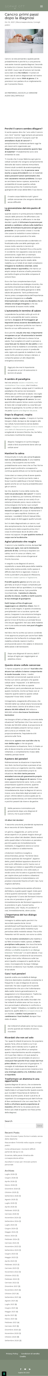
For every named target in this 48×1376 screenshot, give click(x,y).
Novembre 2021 (11, 1290)
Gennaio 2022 (11, 1283)
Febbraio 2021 (11, 1322)
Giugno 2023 (10, 1254)
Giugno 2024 (10, 1228)
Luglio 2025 (10, 1203)
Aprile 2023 (10, 1261)
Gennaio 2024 (11, 1243)
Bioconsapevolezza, (32, 1011)
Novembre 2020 (12, 1333)
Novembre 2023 (12, 1246)
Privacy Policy (12, 1354)
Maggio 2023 (10, 1257)
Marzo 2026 (10, 1185)
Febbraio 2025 (11, 1210)
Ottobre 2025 (10, 1192)
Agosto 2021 (10, 1301)
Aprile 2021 (9, 1315)
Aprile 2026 (10, 1181)
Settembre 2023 (12, 1250)
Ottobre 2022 (10, 1275)
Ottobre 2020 (10, 1337)
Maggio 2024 (10, 1232)
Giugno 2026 (10, 1178)
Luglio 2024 (10, 1225)
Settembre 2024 (12, 1221)
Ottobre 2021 (10, 1294)
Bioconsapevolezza (24, 22)
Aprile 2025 (9, 1207)
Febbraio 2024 (11, 1239)
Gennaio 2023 (11, 1268)
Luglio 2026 (10, 1174)
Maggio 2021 (10, 1312)
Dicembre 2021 (11, 1286)
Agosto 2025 (10, 1199)
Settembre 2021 (11, 1297)
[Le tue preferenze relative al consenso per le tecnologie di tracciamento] (4, 1374)
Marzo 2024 (10, 1236)
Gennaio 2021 (10, 1326)
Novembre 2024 (12, 1218)
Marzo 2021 (9, 1319)
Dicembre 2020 (11, 1330)
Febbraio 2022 (11, 1279)
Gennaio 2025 (11, 1214)
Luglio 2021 (9, 1304)
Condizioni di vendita (30, 1354)
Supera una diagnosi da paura (24, 411)
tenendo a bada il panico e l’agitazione (21, 578)
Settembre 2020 (12, 1340)
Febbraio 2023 (11, 1265)
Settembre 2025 (12, 1196)
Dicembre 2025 (11, 1189)
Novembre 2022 (12, 1272)
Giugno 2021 (10, 1308)
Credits (23, 1356)
